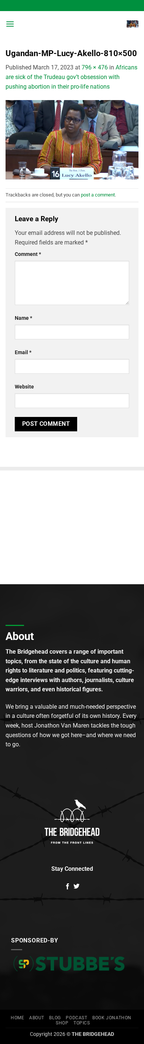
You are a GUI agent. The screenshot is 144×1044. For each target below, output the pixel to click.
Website (24, 387)
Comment (28, 254)
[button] (10, 24)
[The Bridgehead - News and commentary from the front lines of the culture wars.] (71, 24)
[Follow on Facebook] (68, 886)
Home (17, 1017)
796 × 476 (95, 67)
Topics (81, 1023)
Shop (62, 1023)
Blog (55, 1017)
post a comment (98, 195)
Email (23, 352)
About (36, 1017)
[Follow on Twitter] (76, 886)
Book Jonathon (111, 1017)
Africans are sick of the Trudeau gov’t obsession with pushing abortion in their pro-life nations (71, 77)
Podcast (76, 1017)
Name (23, 318)
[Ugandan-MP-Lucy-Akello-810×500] (72, 139)
